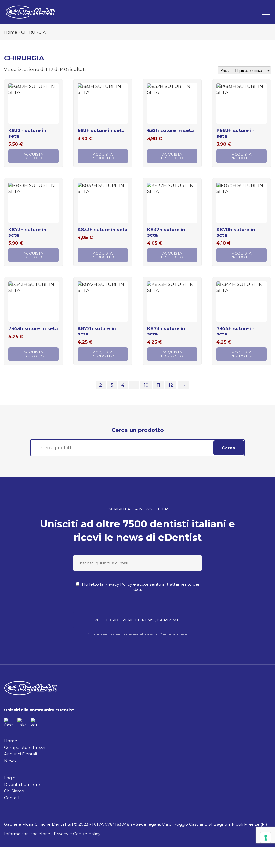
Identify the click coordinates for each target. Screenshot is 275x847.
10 (146, 385)
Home (10, 32)
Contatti (12, 797)
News (10, 760)
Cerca (228, 447)
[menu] (266, 12)
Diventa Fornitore (22, 784)
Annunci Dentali (20, 753)
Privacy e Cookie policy (77, 833)
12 (171, 385)
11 (158, 385)
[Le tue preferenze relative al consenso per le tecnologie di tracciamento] (265, 837)
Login (9, 777)
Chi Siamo (14, 791)
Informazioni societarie (27, 833)
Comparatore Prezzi (24, 747)
